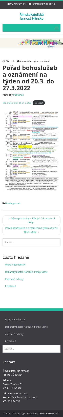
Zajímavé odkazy (14, 279)
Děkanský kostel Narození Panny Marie (26, 271)
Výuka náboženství (15, 264)
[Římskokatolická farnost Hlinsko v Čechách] (31, 15)
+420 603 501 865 (18, 3)
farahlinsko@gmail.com (43, 3)
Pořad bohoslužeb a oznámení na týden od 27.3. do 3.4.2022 (31, 229)
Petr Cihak (18, 94)
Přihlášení (10, 286)
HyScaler (53, 413)
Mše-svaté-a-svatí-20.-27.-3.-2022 (17, 103)
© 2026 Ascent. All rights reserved (20, 413)
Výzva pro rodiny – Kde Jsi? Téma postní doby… (31, 220)
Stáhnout (39, 103)
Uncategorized (12, 203)
